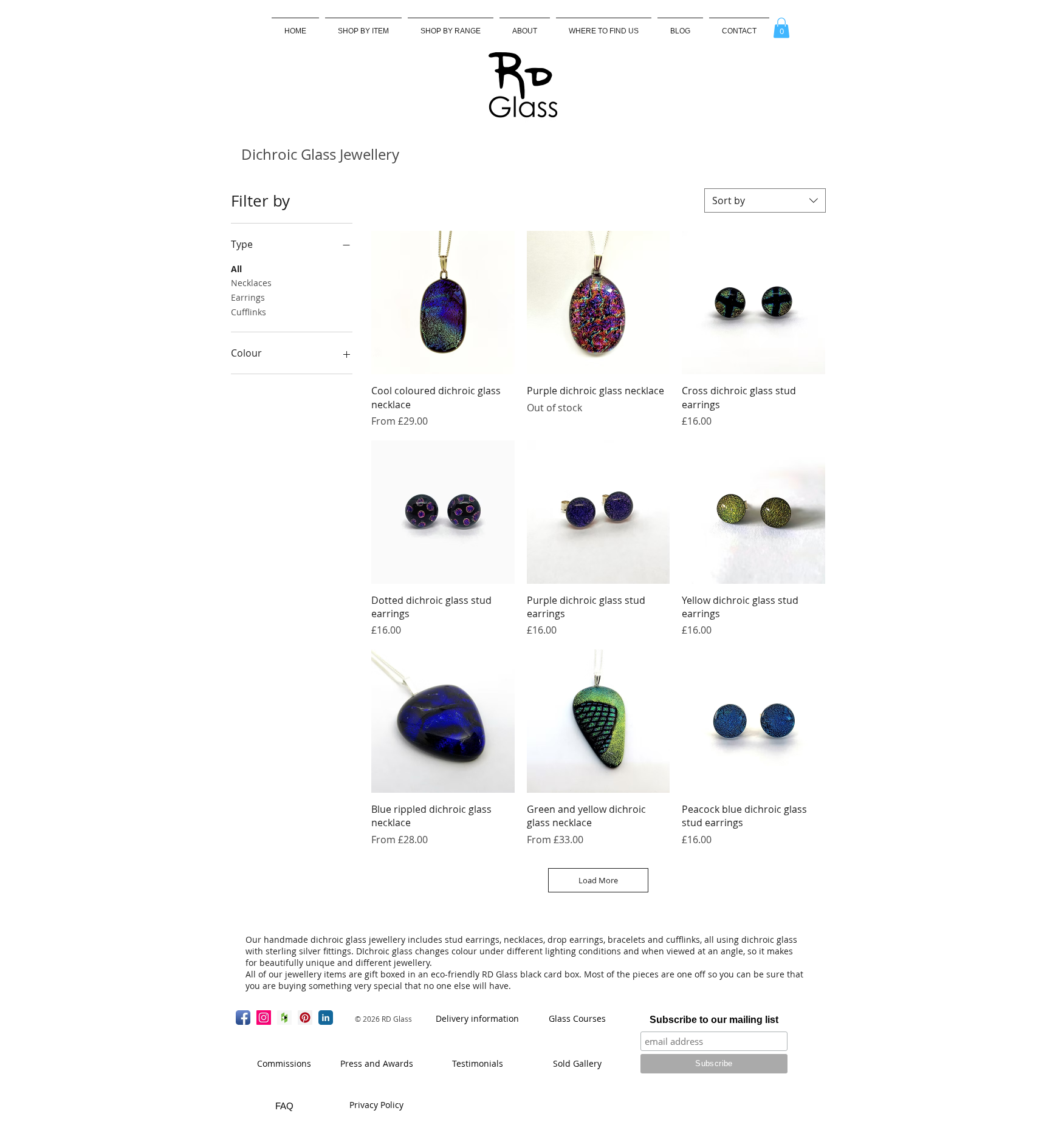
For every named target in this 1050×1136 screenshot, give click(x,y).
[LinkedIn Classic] (325, 1017)
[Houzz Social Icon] (284, 1017)
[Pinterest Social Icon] (305, 1017)
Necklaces (251, 283)
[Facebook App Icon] (243, 1017)
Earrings (248, 297)
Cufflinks (248, 312)
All (236, 269)
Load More (598, 880)
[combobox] (765, 200)
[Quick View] (443, 302)
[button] (450, 25)
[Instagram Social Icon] (263, 1017)
